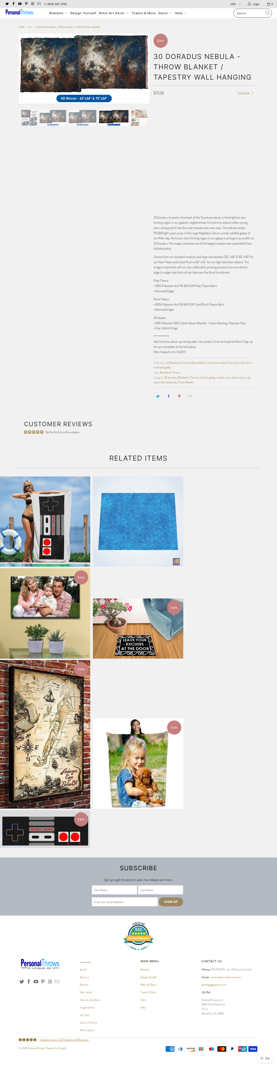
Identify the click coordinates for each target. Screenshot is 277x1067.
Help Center (86, 992)
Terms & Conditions (90, 1000)
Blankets (56, 13)
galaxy (212, 377)
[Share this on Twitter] (158, 396)
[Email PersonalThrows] (39, 4)
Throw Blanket (186, 382)
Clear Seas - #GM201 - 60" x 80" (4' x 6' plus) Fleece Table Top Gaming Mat (138, 521)
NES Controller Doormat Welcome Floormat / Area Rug (45, 829)
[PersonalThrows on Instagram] (32, 4)
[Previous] (26, 69)
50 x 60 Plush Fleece (228, 117)
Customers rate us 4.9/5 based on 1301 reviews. (64, 1039)
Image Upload (87, 1007)
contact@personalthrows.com (225, 977)
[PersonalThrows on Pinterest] (26, 4)
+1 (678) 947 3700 (55, 4)
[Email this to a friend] (190, 396)
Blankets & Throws (180, 362)
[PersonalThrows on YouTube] (19, 4)
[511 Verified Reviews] (138, 952)
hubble (220, 377)
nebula (234, 377)
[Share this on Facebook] (168, 396)
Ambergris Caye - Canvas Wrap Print (45, 734)
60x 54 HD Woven (195, 127)
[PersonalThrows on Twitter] (7, 4)
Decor (163, 13)
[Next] (142, 69)
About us (84, 977)
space (157, 382)
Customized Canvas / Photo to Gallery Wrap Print (45, 613)
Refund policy (87, 1030)
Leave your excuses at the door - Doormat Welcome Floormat (138, 628)
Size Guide (243, 93)
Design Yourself (83, 13)
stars (163, 382)
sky (248, 377)
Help (179, 13)
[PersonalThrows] (24, 12)
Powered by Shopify (56, 1048)
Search (83, 969)
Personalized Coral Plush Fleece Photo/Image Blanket (138, 763)
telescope (172, 382)
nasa (227, 377)
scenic (242, 377)
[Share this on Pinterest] (179, 396)
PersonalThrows (36, 1048)
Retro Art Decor (112, 13)
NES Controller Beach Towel (45, 521)
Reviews (84, 984)
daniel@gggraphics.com (213, 984)
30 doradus (170, 377)
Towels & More (144, 13)
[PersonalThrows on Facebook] (13, 4)
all (167, 362)
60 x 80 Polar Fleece (198, 117)
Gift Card (84, 1015)
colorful (203, 377)
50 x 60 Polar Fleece (168, 117)
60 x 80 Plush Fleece (168, 127)
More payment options (229, 169)
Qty (156, 139)
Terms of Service (88, 1022)
